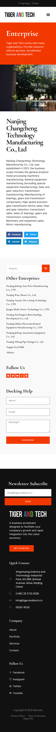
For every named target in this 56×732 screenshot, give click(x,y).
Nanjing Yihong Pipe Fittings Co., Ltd (24, 341)
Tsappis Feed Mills (15, 347)
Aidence (10, 352)
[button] (48, 14)
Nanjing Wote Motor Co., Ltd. (21, 295)
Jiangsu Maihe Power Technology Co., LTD (27, 309)
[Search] (46, 268)
